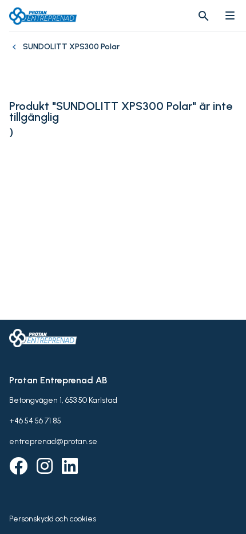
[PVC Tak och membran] (16, 52)
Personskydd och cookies (52, 519)
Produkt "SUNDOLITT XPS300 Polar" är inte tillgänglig (120, 112)
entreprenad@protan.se (53, 441)
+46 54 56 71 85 (35, 421)
